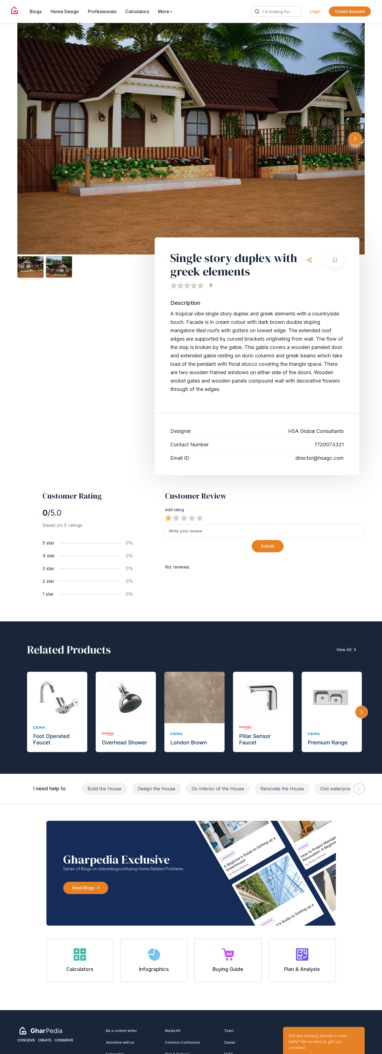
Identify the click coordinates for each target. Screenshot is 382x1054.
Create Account (350, 11)
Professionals (102, 11)
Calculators (137, 11)
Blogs (36, 11)
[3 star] (184, 518)
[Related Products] (191, 697)
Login (315, 11)
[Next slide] (355, 138)
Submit (267, 546)
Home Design (65, 11)
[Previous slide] (27, 138)
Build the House (104, 788)
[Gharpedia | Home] (14, 10)
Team (229, 1031)
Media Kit (172, 1031)
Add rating (174, 509)
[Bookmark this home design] (335, 260)
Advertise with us (120, 1042)
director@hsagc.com (319, 458)
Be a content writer (121, 1031)
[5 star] (199, 518)
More (164, 11)
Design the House (156, 788)
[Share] (309, 260)
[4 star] (191, 518)
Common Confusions (182, 1042)
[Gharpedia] (40, 1030)
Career (229, 1042)
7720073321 (329, 444)
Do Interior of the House (218, 788)
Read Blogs (83, 887)
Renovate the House (282, 788)
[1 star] (168, 518)
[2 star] (176, 518)
